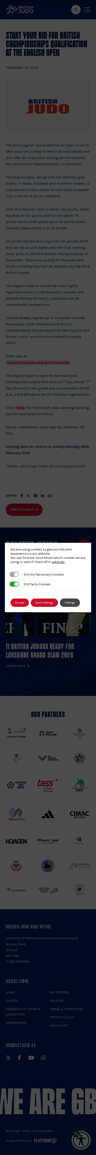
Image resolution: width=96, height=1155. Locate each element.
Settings (70, 602)
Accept (19, 602)
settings (58, 562)
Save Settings (44, 602)
